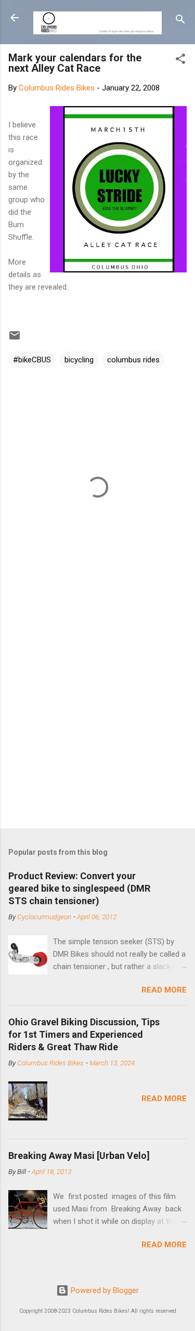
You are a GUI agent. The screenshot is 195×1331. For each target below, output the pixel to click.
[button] (180, 61)
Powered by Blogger (104, 1290)
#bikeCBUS (32, 359)
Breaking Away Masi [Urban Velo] (79, 1155)
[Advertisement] (97, 714)
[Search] (180, 21)
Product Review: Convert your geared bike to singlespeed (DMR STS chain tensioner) (79, 888)
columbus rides (133, 359)
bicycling (79, 359)
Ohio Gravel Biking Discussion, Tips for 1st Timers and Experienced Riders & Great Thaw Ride (84, 1034)
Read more (164, 990)
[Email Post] (14, 339)
